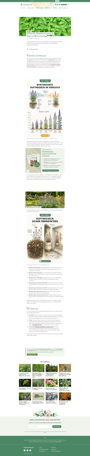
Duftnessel (51, 59)
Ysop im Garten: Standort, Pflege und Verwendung (24, 403)
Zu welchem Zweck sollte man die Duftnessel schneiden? (24, 374)
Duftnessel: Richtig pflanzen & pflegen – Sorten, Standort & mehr (37, 375)
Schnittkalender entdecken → (32, 354)
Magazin (49, 7)
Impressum (53, 447)
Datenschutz (54, 449)
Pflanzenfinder (40, 7)
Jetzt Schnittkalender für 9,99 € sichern (50, 170)
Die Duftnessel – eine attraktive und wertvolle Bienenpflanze (65, 374)
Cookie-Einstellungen (55, 451)
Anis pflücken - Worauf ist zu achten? (25, 388)
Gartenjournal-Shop (43, 449)
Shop (56, 7)
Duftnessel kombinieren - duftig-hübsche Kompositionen (51, 374)
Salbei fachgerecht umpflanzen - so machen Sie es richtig (64, 389)
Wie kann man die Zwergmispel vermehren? (63, 403)
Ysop (30, 59)
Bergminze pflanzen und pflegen (37, 388)
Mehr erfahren (58, 441)
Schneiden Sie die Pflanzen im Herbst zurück (44, 326)
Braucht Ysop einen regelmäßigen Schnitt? (37, 402)
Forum (24, 7)
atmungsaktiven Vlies (37, 324)
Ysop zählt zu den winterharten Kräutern (51, 402)
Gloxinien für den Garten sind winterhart (51, 388)
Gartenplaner (32, 7)
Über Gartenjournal (64, 7)
